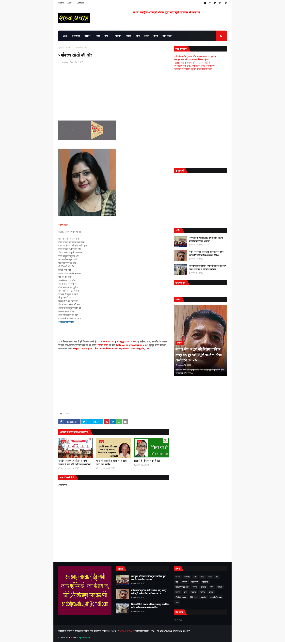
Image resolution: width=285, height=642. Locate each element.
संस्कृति (203, 587)
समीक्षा (220, 587)
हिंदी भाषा (193, 597)
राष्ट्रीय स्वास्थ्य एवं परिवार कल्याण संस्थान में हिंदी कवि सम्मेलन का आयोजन (74, 462)
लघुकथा (205, 581)
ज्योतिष (203, 597)
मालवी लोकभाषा (216, 597)
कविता (68, 47)
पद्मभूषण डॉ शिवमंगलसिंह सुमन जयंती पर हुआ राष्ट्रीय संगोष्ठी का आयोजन (206, 239)
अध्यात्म (184, 581)
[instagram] (220, 3)
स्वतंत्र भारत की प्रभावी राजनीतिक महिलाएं (191, 59)
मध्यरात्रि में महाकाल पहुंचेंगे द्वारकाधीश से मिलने (193, 68)
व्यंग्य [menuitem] (138, 35)
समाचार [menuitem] (118, 35)
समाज (195, 587)
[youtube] (205, 3)
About (70, 2)
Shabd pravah (127, 630)
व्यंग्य (210, 576)
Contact (80, 2)
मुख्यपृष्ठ (61, 47)
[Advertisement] (113, 92)
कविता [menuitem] (87, 35)
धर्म (176, 581)
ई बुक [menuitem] (146, 35)
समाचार (187, 576)
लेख (195, 576)
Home (61, 2)
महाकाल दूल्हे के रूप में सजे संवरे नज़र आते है (192, 62)
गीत (217, 576)
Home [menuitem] (64, 35)
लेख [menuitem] (98, 35)
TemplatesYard (83, 637)
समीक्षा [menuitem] (128, 35)
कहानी (177, 592)
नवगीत (202, 592)
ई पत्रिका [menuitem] (76, 35)
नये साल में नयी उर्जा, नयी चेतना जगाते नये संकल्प (194, 65)
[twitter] (215, 3)
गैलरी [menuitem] (156, 35)
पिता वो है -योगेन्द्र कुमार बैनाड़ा (147, 460)
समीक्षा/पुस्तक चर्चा (182, 587)
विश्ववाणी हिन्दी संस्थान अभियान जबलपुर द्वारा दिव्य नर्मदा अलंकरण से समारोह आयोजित (207, 267)
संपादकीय (194, 581)
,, (200, 340)
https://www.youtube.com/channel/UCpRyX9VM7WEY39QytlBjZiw (111, 348)
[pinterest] (225, 3)
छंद (185, 592)
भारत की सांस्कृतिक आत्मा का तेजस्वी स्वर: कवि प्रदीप (111, 462)
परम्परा (211, 592)
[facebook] (209, 3)
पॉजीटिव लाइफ (180, 597)
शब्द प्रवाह (64, 62)
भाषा (177, 602)
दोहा (211, 587)
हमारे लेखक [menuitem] (167, 35)
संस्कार (193, 592)
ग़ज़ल (202, 576)
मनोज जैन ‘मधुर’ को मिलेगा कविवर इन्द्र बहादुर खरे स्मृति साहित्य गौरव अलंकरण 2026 (206, 253)
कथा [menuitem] (106, 35)
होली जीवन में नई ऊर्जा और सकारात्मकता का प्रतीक (195, 56)
